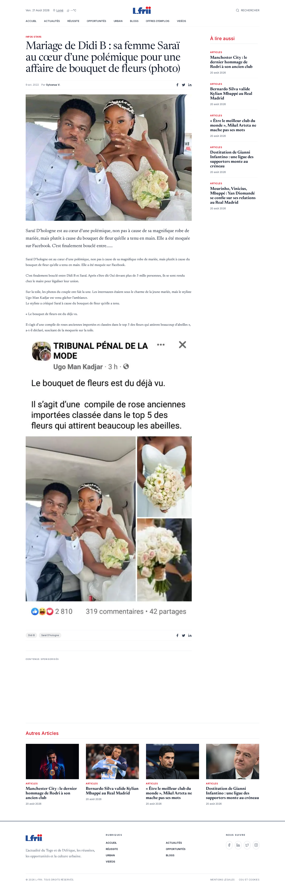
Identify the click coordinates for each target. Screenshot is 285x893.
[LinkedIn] (238, 845)
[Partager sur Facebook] (177, 85)
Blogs (134, 21)
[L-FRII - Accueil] (142, 10)
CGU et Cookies (249, 879)
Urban (118, 21)
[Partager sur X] (183, 85)
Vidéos (181, 21)
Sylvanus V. (53, 84)
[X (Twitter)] (247, 845)
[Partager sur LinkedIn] (190, 85)
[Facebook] (229, 845)
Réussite (73, 21)
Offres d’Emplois (157, 21)
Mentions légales (222, 879)
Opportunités (96, 21)
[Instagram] (256, 845)
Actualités (52, 21)
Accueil (31, 21)
